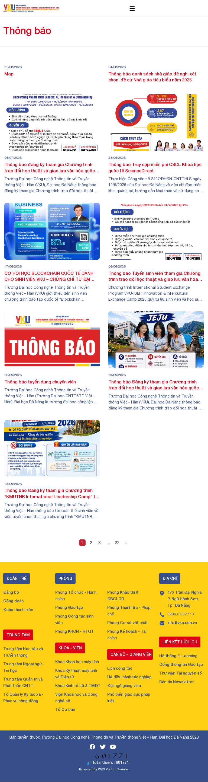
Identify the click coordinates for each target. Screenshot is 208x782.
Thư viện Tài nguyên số (180, 673)
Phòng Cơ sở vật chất (127, 622)
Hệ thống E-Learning (178, 655)
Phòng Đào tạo (69, 607)
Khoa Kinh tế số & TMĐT (77, 685)
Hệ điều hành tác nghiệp (129, 677)
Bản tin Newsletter (176, 681)
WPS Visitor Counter (113, 769)
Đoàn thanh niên (18, 609)
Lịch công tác (119, 668)
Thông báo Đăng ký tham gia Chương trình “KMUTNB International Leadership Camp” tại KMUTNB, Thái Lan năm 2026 (51, 494)
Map (9, 73)
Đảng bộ (11, 592)
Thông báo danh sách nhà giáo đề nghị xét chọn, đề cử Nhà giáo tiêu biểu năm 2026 (152, 76)
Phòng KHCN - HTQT (74, 631)
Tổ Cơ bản (65, 709)
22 (117, 542)
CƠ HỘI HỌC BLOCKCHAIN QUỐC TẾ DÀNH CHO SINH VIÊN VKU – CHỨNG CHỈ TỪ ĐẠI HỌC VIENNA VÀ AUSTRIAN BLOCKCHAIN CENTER (48, 276)
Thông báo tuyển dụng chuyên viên (40, 381)
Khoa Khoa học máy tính (77, 661)
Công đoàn (13, 601)
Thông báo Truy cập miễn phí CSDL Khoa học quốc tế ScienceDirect (155, 167)
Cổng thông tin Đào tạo (181, 664)
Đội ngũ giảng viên (124, 685)
